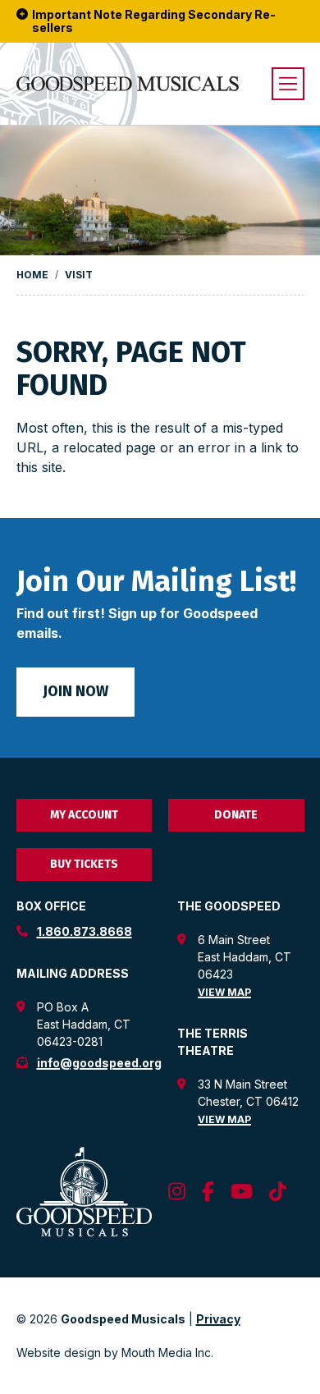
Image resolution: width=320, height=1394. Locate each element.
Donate (236, 815)
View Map (224, 992)
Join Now (75, 691)
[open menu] (288, 83)
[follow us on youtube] (242, 1192)
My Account (84, 815)
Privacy (218, 1319)
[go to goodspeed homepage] (127, 83)
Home (32, 274)
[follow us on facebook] (208, 1192)
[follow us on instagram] (176, 1192)
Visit (79, 274)
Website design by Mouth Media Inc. (114, 1353)
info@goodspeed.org (99, 1063)
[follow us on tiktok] (277, 1192)
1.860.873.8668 (84, 931)
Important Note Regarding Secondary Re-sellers (154, 21)
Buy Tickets (84, 864)
